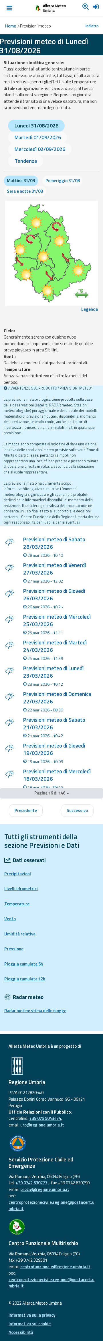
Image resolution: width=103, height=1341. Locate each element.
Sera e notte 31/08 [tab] (25, 191)
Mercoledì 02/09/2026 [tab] (40, 149)
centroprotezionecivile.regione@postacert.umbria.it (51, 1205)
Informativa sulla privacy (32, 1315)
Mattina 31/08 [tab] (21, 180)
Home (10, 26)
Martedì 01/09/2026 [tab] (38, 137)
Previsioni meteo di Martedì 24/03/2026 (55, 646)
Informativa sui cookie (30, 1323)
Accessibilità (21, 1332)
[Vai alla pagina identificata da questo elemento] (9, 543)
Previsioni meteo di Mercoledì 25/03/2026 (57, 620)
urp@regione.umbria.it (42, 1125)
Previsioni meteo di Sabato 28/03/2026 (54, 543)
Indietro (92, 26)
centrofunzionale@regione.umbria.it (55, 1266)
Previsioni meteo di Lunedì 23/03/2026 (53, 672)
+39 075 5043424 (45, 1118)
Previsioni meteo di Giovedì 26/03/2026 (54, 594)
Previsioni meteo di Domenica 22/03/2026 (57, 697)
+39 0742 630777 (31, 1182)
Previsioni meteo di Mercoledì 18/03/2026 (57, 775)
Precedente (26, 810)
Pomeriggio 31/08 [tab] (62, 180)
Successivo (77, 810)
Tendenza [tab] (26, 161)
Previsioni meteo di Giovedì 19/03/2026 (54, 749)
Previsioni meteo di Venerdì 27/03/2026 (54, 569)
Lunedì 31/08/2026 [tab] (36, 125)
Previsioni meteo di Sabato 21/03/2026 (54, 723)
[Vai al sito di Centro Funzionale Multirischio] (51, 1227)
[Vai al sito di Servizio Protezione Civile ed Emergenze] (51, 1143)
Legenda (89, 309)
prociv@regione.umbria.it (44, 1189)
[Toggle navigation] (9, 8)
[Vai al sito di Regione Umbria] (51, 1066)
